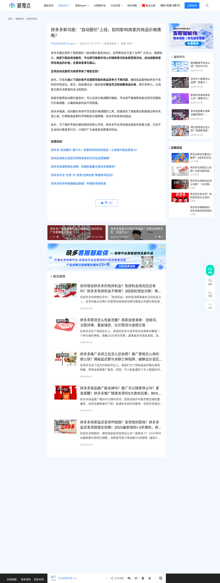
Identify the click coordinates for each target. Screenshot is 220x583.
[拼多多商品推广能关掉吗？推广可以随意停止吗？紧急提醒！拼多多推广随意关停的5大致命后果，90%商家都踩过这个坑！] (65, 393)
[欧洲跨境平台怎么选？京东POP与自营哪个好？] (180, 66)
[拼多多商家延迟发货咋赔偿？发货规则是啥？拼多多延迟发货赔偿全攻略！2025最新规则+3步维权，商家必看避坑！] (65, 427)
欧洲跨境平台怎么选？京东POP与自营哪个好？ (200, 66)
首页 (10, 19)
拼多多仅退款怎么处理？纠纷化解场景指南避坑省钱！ (201, 169)
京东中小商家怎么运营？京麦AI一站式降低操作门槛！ (200, 82)
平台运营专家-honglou (63, 43)
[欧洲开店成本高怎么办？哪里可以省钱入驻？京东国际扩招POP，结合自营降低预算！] (180, 98)
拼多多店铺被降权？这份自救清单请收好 (201, 209)
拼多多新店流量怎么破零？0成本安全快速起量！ (201, 156)
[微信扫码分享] (129, 578)
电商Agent (81, 5)
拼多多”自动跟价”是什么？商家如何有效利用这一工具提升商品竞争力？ (95, 150)
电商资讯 (63, 5)
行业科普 (115, 5)
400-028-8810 (170, 5)
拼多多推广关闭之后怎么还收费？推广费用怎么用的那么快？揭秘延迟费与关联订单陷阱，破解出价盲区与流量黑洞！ (119, 356)
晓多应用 (39, 579)
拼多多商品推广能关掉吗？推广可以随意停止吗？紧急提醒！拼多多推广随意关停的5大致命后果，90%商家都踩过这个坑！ (121, 390)
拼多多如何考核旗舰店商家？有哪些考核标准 (78, 183)
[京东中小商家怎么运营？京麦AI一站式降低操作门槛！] (180, 82)
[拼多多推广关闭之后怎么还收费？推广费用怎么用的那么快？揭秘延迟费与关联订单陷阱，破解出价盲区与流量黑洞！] (65, 358)
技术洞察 (132, 5)
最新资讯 (48, 5)
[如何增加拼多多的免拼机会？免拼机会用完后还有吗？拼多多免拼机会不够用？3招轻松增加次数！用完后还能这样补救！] (65, 290)
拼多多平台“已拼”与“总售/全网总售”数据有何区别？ (82, 175)
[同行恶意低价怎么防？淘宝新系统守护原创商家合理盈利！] (180, 130)
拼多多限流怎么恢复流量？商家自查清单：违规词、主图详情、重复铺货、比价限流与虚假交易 (119, 322)
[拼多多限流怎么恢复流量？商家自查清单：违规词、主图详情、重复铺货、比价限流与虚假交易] (65, 324)
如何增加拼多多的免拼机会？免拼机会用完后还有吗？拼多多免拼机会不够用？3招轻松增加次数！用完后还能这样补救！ (120, 288)
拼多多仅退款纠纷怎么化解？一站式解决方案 (201, 182)
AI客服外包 (100, 5)
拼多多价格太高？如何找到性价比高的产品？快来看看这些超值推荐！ (201, 195)
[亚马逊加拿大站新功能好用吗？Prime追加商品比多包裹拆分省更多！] (180, 114)
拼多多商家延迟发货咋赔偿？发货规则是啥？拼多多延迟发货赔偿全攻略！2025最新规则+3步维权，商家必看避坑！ (121, 424)
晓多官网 (26, 579)
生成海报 (119, 578)
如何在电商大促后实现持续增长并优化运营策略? (80, 158)
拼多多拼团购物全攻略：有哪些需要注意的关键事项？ (84, 166)
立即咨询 (192, 5)
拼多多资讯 (110, 43)
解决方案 (150, 5)
